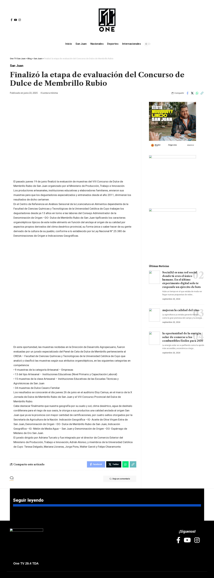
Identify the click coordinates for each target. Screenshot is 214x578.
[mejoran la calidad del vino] (154, 315)
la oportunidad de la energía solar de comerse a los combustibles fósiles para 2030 (182, 337)
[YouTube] (15, 20)
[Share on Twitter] (192, 93)
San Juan (16, 66)
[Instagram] (20, 20)
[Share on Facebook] (187, 93)
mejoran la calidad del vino (180, 310)
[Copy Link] (202, 93)
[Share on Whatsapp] (197, 93)
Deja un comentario (121, 479)
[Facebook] (11, 20)
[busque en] (180, 20)
